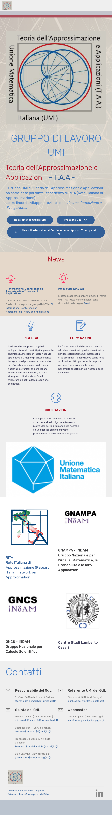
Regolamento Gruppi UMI (30, 219)
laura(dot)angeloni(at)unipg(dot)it (86, 720)
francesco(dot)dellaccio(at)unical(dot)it (37, 746)
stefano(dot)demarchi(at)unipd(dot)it (35, 701)
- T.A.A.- (63, 177)
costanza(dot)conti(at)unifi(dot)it (33, 731)
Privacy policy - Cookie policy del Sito (28, 794)
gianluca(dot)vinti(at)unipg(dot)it (86, 701)
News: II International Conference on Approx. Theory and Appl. (59, 232)
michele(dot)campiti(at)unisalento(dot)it (37, 720)
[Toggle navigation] (107, 4)
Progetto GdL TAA (75, 219)
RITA (9, 558)
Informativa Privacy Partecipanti (26, 790)
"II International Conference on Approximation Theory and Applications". (29, 308)
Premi (87, 303)
